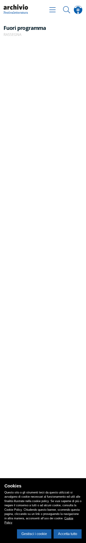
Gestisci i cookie (34, 534)
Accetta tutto (67, 534)
